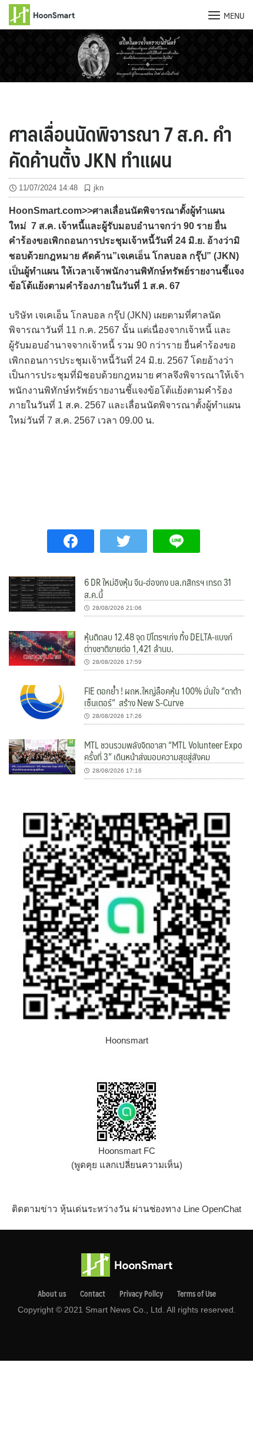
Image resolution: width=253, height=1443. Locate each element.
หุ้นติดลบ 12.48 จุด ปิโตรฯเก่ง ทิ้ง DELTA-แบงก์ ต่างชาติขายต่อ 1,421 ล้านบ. (158, 642)
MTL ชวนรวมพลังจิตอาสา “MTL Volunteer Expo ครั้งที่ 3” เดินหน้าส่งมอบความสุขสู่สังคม (163, 750)
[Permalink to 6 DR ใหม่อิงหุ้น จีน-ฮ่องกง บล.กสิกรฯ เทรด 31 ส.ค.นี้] (42, 593)
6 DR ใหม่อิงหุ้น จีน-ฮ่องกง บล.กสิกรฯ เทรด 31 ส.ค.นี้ (158, 588)
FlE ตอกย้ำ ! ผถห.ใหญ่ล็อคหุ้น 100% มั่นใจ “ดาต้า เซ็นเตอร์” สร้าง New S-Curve (162, 696)
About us (52, 1294)
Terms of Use (196, 1294)
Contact (92, 1294)
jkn (99, 187)
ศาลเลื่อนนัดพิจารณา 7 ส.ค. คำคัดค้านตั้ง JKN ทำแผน (120, 146)
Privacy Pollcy (141, 1294)
